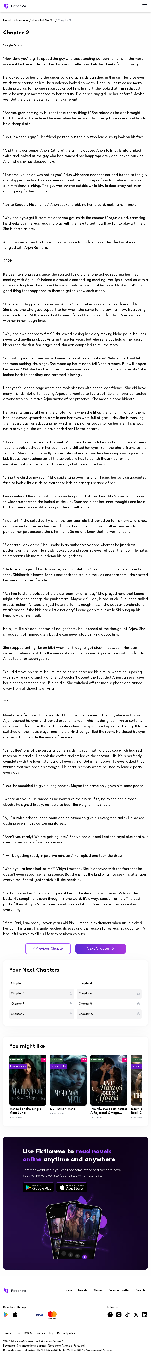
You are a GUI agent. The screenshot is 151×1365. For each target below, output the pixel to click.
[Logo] (6, 6)
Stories (97, 1290)
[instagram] (119, 1316)
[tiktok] (127, 1316)
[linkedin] (145, 1316)
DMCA (28, 1333)
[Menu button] (144, 6)
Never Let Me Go (43, 20)
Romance (22, 20)
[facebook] (110, 1316)
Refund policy (66, 1333)
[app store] (71, 1187)
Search (140, 1290)
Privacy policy (44, 1333)
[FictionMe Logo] (14, 1291)
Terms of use (11, 1333)
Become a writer (119, 1290)
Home (68, 1290)
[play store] (38, 1187)
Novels (7, 20)
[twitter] (136, 1316)
